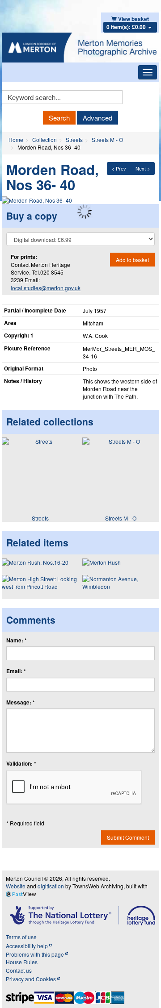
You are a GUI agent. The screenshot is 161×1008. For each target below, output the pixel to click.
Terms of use (21, 937)
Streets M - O (107, 139)
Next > (143, 168)
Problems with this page (35, 954)
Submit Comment (128, 837)
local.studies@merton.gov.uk (45, 288)
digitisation (51, 886)
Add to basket (132, 259)
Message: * (20, 702)
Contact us (19, 970)
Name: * (16, 640)
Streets (74, 139)
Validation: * (21, 763)
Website (15, 886)
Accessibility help (27, 946)
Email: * (16, 671)
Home (15, 139)
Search (59, 117)
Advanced (97, 117)
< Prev (119, 168)
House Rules (22, 962)
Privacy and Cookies (31, 979)
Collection (44, 139)
